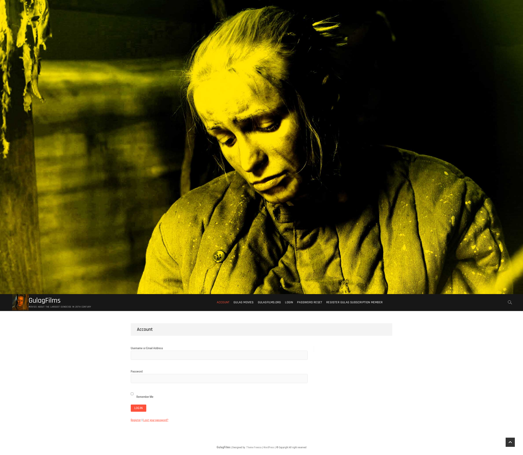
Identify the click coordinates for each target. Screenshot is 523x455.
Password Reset (309, 302)
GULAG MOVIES (244, 302)
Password (137, 371)
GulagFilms (45, 300)
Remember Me (144, 397)
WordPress (268, 447)
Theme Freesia (254, 447)
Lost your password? (155, 420)
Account (223, 302)
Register (136, 420)
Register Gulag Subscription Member (354, 302)
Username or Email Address (147, 348)
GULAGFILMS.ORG (269, 302)
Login (289, 302)
